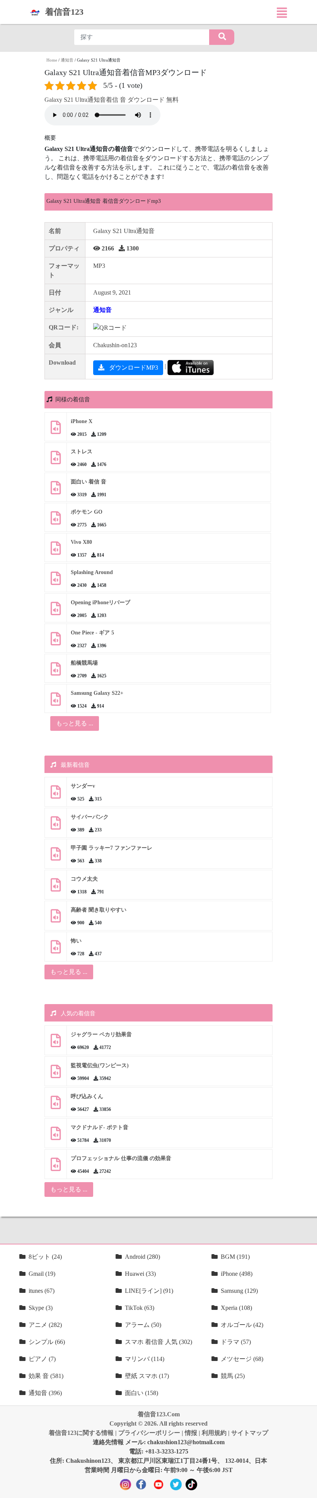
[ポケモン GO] (56, 521)
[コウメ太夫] (56, 887)
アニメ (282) (45, 1324)
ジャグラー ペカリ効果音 (101, 1034)
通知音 (67, 60)
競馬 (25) (233, 1376)
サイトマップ (249, 1432)
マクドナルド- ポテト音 (99, 1127)
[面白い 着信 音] (56, 490)
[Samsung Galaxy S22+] (56, 702)
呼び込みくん (87, 1096)
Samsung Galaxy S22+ (97, 693)
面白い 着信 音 (88, 482)
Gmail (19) (42, 1273)
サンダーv (83, 786)
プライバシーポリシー (149, 1432)
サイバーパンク (90, 817)
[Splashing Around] (56, 581)
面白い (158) (141, 1393)
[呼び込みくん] (56, 1105)
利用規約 (214, 1432)
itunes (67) (42, 1290)
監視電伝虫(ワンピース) (100, 1065)
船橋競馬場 (84, 663)
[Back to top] (306, 1488)
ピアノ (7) (42, 1359)
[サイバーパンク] (56, 826)
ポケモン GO (86, 512)
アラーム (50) (143, 1324)
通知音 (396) (45, 1393)
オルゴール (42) (242, 1324)
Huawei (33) (140, 1273)
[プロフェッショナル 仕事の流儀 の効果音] (56, 1167)
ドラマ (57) (236, 1342)
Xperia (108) (236, 1307)
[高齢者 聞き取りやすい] (56, 918)
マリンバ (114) (144, 1359)
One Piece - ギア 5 (92, 633)
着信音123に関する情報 (81, 1432)
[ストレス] (56, 460)
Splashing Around (92, 572)
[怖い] (56, 949)
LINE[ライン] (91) (149, 1290)
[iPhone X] (56, 430)
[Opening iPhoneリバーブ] (56, 611)
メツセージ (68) (242, 1359)
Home (51, 60)
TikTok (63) (139, 1307)
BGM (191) (235, 1256)
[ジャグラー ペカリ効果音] (56, 1043)
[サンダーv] (56, 795)
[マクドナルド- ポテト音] (56, 1136)
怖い (76, 941)
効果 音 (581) (46, 1376)
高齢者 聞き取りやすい (99, 910)
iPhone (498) (236, 1273)
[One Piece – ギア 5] (56, 641)
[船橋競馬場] (56, 671)
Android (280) (142, 1256)
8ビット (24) (45, 1256)
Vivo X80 (81, 542)
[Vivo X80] (56, 551)
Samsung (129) (239, 1290)
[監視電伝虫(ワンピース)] (56, 1074)
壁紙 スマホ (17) (147, 1376)
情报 (191, 1432)
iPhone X (81, 421)
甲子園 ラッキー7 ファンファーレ (111, 848)
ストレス (81, 451)
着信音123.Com (159, 1414)
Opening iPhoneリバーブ (100, 602)
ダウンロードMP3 (132, 367)
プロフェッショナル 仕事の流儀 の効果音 (121, 1158)
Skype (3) (41, 1307)
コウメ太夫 (84, 879)
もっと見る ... (68, 971)
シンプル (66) (47, 1342)
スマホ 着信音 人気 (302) (158, 1342)
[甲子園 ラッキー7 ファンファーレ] (56, 857)
